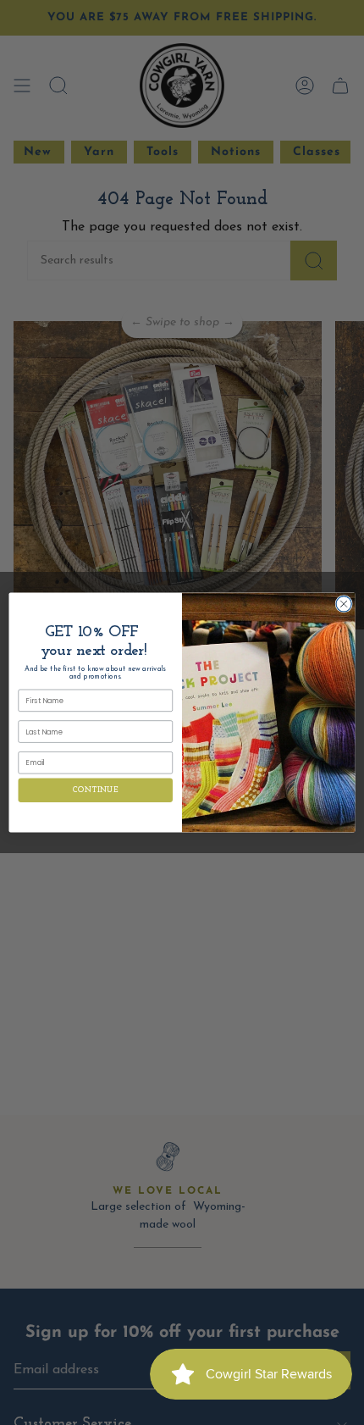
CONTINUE (95, 790)
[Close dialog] (343, 604)
